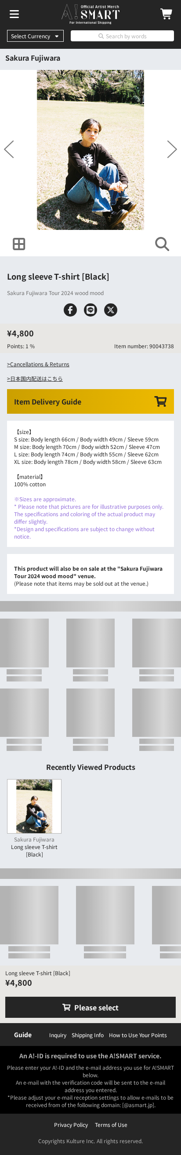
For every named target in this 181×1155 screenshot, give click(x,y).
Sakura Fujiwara (32, 57)
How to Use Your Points (138, 1034)
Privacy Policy (71, 1124)
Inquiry (57, 1034)
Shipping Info (88, 1034)
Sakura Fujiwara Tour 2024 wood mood (55, 315)
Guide (23, 1034)
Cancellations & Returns (39, 408)
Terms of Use (111, 1124)
